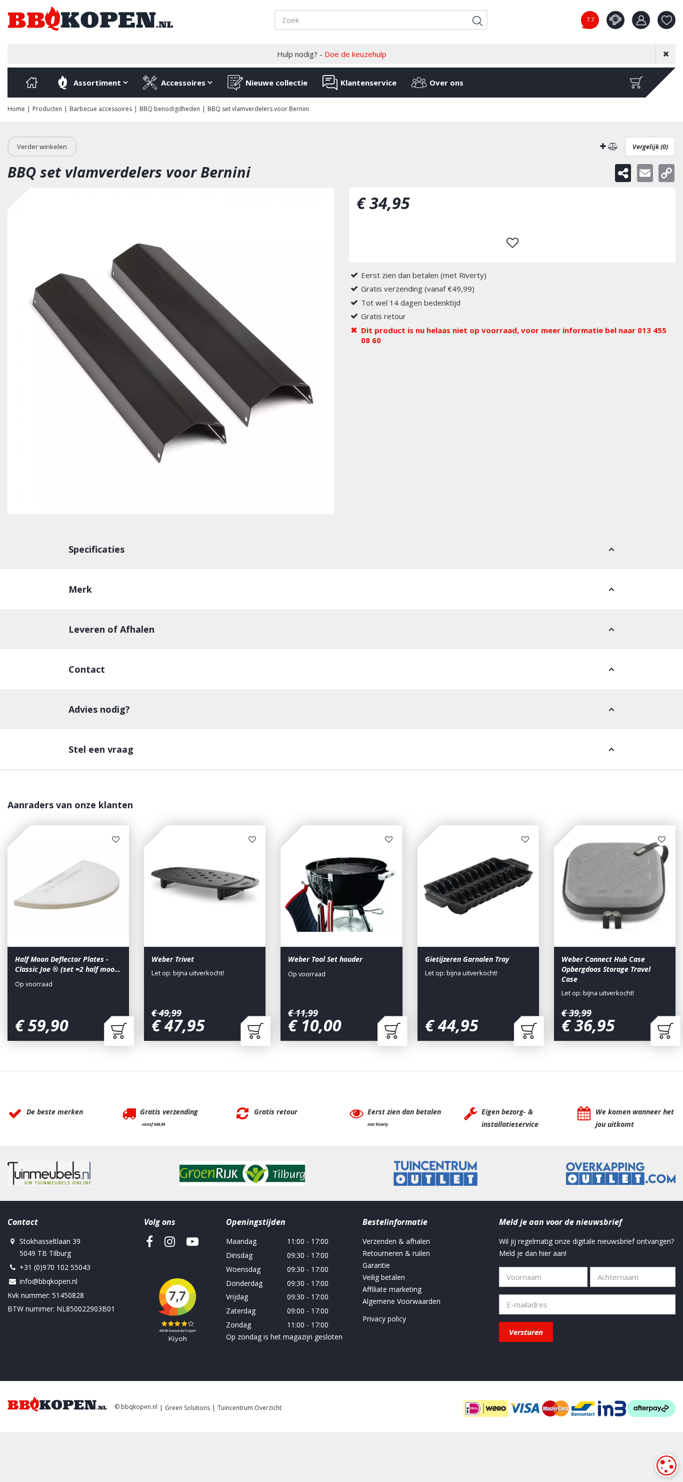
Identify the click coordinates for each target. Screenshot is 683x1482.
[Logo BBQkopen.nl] (91, 18)
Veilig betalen (383, 1277)
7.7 (590, 19)
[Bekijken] (637, 83)
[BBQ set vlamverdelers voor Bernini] (170, 351)
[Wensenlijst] (667, 20)
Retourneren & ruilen (396, 1253)
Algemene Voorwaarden (401, 1301)
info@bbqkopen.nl (49, 1281)
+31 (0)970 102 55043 (55, 1267)
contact (615, 20)
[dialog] (666, 1465)
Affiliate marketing (392, 1289)
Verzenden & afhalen (396, 1241)
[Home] (31, 83)
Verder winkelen (42, 146)
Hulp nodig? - (331, 54)
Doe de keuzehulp (355, 54)
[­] (149, 1241)
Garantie (376, 1265)
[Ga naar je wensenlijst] (670, 20)
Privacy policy (384, 1318)
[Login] (641, 20)
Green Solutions (187, 1407)
